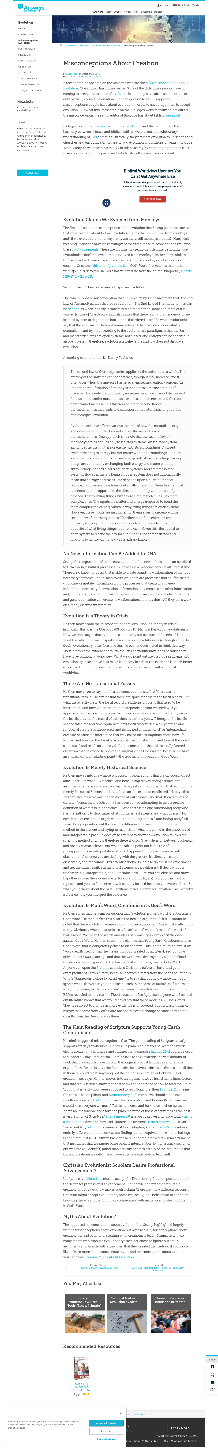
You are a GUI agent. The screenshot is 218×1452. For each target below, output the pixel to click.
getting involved (136, 1414)
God (94, 137)
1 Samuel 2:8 (169, 1089)
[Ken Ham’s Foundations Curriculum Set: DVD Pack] (81, 1367)
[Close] (120, 1413)
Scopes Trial (24, 72)
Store (108, 11)
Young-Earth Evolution (29, 90)
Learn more (180, 1428)
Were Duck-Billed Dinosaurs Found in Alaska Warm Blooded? (158, 1269)
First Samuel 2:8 (118, 1116)
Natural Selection (27, 60)
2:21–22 (85, 276)
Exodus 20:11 (160, 1051)
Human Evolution (27, 48)
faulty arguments (85, 249)
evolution (120, 94)
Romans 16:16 (162, 1127)
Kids (136, 11)
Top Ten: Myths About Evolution (109, 1257)
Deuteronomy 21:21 (123, 1095)
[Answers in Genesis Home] (31, 8)
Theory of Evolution (28, 84)
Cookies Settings (106, 1439)
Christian (94, 1179)
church (135, 126)
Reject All (106, 1431)
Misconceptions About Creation (139, 45)
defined (74, 309)
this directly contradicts (111, 266)
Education (146, 11)
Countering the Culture (88, 76)
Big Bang (22, 28)
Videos (128, 11)
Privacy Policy (36, 132)
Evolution (84, 45)
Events (118, 11)
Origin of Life (24, 66)
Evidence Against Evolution (106, 45)
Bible (100, 968)
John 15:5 (101, 1100)
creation (172, 115)
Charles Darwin (26, 34)
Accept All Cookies (106, 1423)
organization (95, 126)
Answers (98, 11)
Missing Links (25, 54)
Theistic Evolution (27, 78)
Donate (158, 11)
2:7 (77, 276)
